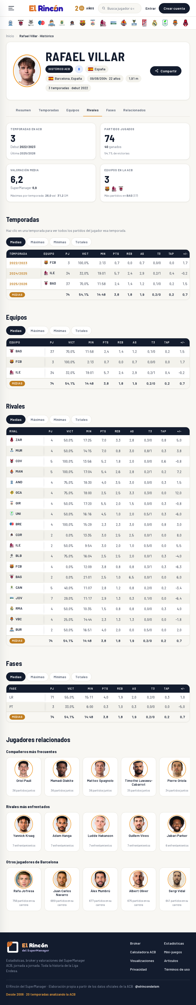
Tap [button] (171, 253)
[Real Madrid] (154, 23)
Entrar (150, 8)
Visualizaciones (142, 960)
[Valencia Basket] (175, 23)
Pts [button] (116, 253)
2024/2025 (18, 273)
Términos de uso (177, 969)
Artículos (171, 960)
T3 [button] (159, 253)
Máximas (37, 242)
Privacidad (138, 969)
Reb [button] (129, 253)
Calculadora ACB (143, 952)
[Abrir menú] (11, 8)
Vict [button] (85, 253)
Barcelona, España (68, 78)
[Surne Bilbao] (31, 23)
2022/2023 (18, 263)
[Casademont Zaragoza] (185, 23)
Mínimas (60, 242)
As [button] (142, 253)
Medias (15, 242)
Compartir (169, 71)
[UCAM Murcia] (134, 23)
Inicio (10, 36)
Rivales (93, 110)
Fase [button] (13, 688)
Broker (135, 943)
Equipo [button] (49, 253)
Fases (111, 110)
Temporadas (49, 110)
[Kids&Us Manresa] (123, 23)
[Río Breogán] (41, 23)
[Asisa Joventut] (113, 23)
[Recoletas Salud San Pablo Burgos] (51, 23)
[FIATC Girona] (93, 23)
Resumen (23, 110)
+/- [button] (185, 253)
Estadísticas (174, 943)
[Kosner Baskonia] (20, 23)
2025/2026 (18, 284)
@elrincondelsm (147, 986)
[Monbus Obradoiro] (144, 23)
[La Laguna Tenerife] (62, 23)
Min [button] (103, 253)
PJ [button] (67, 253)
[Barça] (82, 23)
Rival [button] (13, 431)
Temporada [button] (18, 253)
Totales (81, 242)
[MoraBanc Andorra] (10, 23)
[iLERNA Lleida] (103, 23)
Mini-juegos (173, 952)
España (100, 69)
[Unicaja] (165, 23)
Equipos (72, 110)
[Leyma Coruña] (72, 23)
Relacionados (134, 110)
